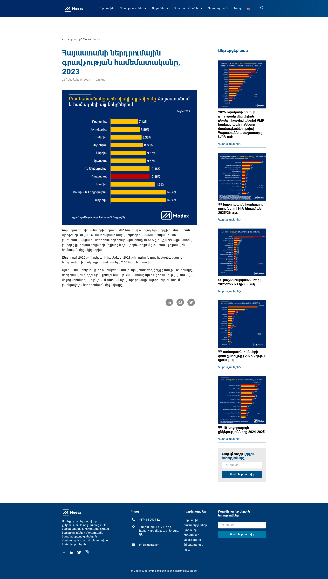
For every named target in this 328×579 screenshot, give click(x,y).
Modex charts (192, 539)
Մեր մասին (106, 8)
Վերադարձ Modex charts (83, 39)
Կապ (237, 8)
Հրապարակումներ (187, 8)
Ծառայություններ (131, 8)
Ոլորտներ (158, 8)
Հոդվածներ (191, 534)
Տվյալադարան (218, 8)
